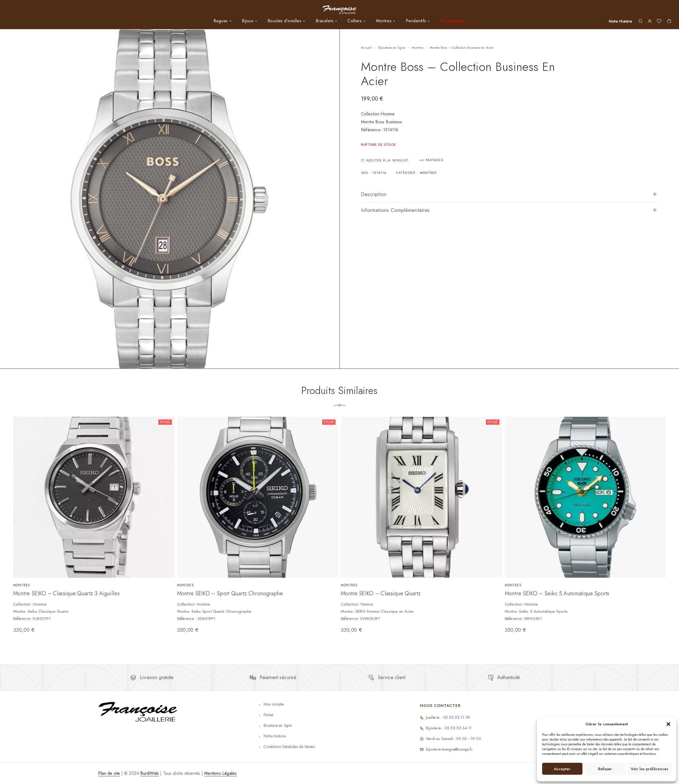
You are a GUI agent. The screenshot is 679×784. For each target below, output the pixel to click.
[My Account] (649, 21)
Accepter (562, 769)
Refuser (605, 769)
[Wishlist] (659, 22)
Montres (417, 47)
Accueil (366, 47)
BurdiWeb (149, 773)
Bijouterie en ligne (391, 47)
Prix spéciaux (452, 21)
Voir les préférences (649, 769)
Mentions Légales (220, 773)
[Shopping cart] (669, 22)
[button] (668, 724)
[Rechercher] (640, 21)
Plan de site (109, 773)
